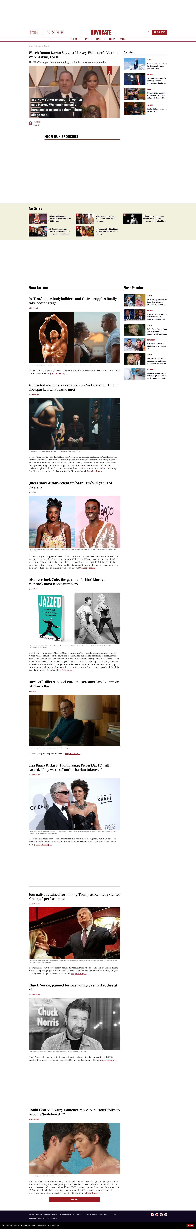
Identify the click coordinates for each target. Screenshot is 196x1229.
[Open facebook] (48, 32)
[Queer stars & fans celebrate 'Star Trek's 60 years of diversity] (74, 522)
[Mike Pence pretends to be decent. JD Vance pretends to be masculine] (134, 64)
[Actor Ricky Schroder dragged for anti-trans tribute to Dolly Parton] (134, 359)
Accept (190, 1225)
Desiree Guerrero (34, 394)
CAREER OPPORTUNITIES (51, 1215)
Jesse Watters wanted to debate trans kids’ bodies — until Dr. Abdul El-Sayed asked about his (157, 319)
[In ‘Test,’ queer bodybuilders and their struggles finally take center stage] (74, 337)
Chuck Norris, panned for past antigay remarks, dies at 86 (73, 987)
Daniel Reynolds (34, 308)
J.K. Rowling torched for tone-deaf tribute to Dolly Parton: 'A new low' (157, 303)
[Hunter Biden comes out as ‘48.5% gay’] (134, 108)
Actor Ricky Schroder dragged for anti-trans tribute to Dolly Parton (156, 361)
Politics (74, 39)
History (112, 39)
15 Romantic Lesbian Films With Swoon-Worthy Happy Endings (107, 231)
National (150, 74)
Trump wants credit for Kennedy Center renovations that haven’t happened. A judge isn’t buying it (157, 83)
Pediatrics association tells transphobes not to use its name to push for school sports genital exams (157, 378)
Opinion (122, 39)
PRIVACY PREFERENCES (91, 1215)
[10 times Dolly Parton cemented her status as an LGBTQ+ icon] (38, 219)
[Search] (149, 32)
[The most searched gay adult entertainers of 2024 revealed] (85, 219)
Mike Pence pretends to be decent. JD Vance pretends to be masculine (157, 67)
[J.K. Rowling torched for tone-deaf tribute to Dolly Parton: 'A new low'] (134, 300)
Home (31, 46)
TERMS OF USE (103, 1215)
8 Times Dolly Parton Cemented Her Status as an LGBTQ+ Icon (59, 218)
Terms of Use (55, 1225)
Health (98, 39)
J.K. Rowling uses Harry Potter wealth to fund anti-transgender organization (59, 231)
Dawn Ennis (33, 492)
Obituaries (151, 340)
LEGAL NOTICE (113, 1215)
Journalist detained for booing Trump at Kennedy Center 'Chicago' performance (74, 896)
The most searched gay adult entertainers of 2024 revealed (107, 218)
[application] (74, 92)
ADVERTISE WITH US (65, 1215)
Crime (149, 89)
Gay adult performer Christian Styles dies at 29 (156, 346)
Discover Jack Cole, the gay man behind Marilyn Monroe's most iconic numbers (67, 581)
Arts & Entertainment (42, 46)
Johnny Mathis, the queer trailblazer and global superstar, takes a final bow (154, 218)
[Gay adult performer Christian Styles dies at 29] (134, 344)
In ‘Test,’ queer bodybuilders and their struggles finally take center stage (73, 300)
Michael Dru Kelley (34, 1119)
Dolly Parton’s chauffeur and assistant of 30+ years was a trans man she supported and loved (157, 334)
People (149, 296)
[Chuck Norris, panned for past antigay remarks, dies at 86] (74, 1024)
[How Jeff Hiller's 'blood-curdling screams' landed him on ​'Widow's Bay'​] (74, 720)
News (86, 39)
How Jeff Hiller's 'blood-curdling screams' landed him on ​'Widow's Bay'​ (74, 684)
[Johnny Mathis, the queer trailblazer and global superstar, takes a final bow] (132, 219)
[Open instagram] (62, 32)
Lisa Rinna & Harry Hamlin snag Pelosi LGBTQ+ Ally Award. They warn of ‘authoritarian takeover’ (70, 767)
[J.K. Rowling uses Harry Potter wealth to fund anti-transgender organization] (38, 231)
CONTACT (31, 1215)
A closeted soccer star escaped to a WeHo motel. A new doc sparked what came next (73, 387)
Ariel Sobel (38, 122)
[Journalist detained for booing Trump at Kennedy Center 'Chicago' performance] (74, 933)
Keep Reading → (60, 373)
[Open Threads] (57, 32)
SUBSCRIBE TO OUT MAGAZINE (34, 32)
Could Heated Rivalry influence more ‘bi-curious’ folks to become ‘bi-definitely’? (74, 1112)
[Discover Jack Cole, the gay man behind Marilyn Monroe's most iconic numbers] (74, 618)
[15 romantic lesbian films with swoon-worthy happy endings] (85, 231)
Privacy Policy (41, 1225)
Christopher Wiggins (35, 774)
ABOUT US (39, 1215)
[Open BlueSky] (53, 32)
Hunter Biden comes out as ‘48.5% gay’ (157, 110)
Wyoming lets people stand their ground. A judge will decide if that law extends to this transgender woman (157, 98)
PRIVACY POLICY (77, 1215)
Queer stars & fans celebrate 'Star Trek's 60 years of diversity (70, 485)
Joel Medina (33, 691)
